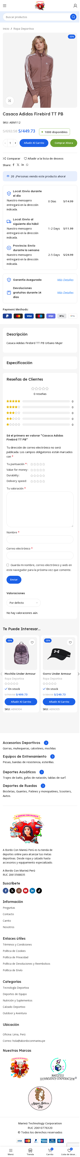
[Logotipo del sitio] (40, 5)
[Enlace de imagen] (27, 828)
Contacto (8, 914)
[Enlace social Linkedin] (22, 164)
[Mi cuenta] (75, 5)
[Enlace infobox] (25, 743)
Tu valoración (16, 488)
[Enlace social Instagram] (19, 891)
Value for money (17, 469)
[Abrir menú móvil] (4, 5)
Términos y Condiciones (17, 944)
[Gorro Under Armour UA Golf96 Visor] (59, 653)
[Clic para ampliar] (10, 100)
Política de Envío (13, 970)
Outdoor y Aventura (15, 1013)
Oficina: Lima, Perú (14, 1034)
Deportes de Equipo (15, 994)
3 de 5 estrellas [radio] (37, 464)
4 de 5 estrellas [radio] (40, 464)
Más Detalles (65, 280)
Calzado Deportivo (14, 1007)
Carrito (7, 920)
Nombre (13, 532)
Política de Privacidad (15, 957)
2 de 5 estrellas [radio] (34, 464)
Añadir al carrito (34, 143)
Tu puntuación (17, 464)
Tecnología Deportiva (16, 987)
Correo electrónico (20, 548)
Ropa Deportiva (23, 28)
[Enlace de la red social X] (18, 164)
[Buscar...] (73, 17)
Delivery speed (16, 481)
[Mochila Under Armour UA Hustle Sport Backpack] (21, 653)
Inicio (6, 28)
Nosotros (8, 927)
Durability (13, 475)
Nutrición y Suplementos (17, 1000)
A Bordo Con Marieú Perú (19, 870)
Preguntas (9, 907)
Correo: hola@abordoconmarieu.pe (24, 1041)
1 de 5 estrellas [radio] (31, 464)
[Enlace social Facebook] (13, 164)
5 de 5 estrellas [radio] (43, 464)
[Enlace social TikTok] (39, 891)
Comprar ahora (64, 143)
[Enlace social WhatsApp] (27, 164)
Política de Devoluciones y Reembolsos (26, 963)
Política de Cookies (14, 951)
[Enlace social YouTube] (25, 891)
